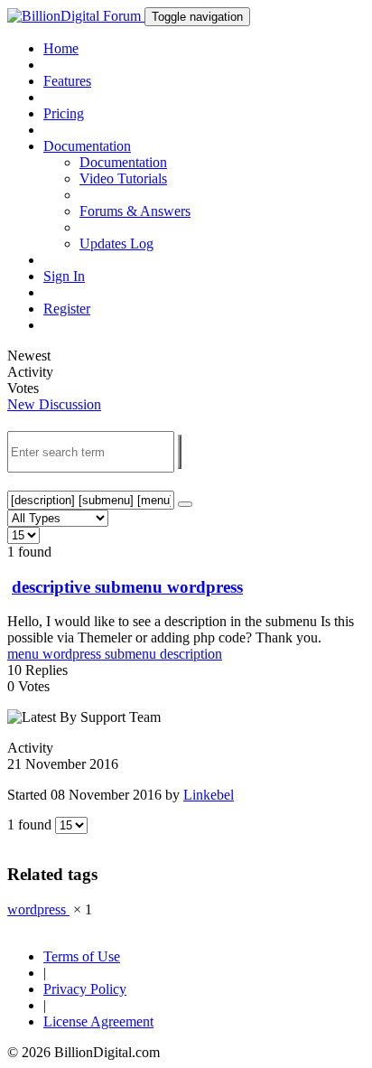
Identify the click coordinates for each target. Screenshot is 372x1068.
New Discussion (54, 404)
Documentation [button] (87, 146)
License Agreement (98, 1021)
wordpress (73, 653)
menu (24, 653)
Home (61, 48)
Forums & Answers (135, 211)
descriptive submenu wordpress (127, 586)
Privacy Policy (84, 989)
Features (67, 81)
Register (66, 308)
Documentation (123, 162)
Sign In (64, 276)
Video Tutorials (123, 178)
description (191, 653)
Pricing (63, 113)
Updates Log (116, 243)
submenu (132, 653)
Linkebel (208, 794)
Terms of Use (81, 956)
